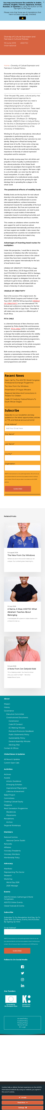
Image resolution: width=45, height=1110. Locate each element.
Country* (8, 454)
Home (6, 66)
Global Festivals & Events (14, 906)
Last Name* (9, 444)
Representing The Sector (14, 872)
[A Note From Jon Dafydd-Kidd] (22, 662)
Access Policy (22, 1018)
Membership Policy (12, 858)
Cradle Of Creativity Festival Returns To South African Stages (20, 400)
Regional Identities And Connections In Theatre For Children (20, 394)
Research (8, 875)
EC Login (22, 1027)
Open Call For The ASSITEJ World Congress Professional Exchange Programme (22, 381)
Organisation (10, 464)
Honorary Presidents (12, 851)
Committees (9, 798)
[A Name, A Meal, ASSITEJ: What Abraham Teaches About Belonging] (22, 604)
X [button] (43, 2)
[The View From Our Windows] (22, 547)
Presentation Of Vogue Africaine (18, 390)
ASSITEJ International (17, 526)
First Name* (9, 434)
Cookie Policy (22, 1021)
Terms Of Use (22, 1025)
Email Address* (11, 424)
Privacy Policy (22, 1023)
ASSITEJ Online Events (13, 902)
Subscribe (8, 912)
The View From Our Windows (16, 386)
